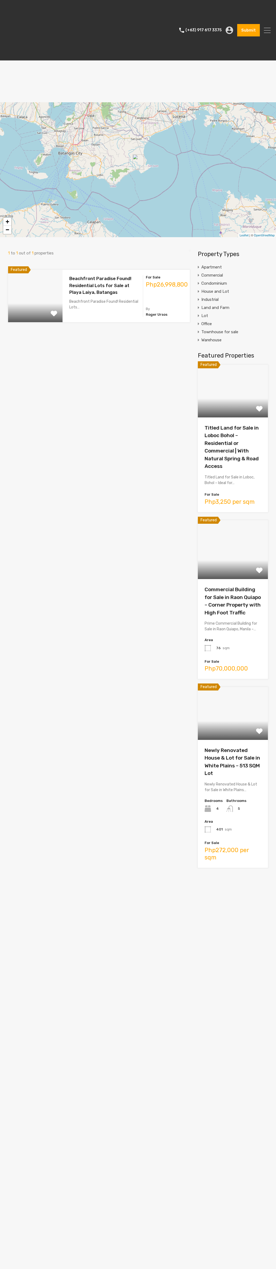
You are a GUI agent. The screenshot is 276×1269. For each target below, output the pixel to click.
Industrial (210, 299)
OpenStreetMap (264, 235)
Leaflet (244, 235)
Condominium (214, 283)
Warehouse (211, 340)
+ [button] (7, 221)
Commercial (212, 275)
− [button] (7, 229)
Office (206, 323)
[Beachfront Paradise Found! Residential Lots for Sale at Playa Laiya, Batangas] (138, 162)
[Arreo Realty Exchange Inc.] (25, 54)
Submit (248, 30)
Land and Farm (215, 307)
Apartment (211, 267)
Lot (204, 315)
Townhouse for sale (219, 331)
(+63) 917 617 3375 (203, 30)
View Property (35, 311)
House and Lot (215, 291)
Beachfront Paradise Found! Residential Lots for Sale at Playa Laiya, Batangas (100, 285)
